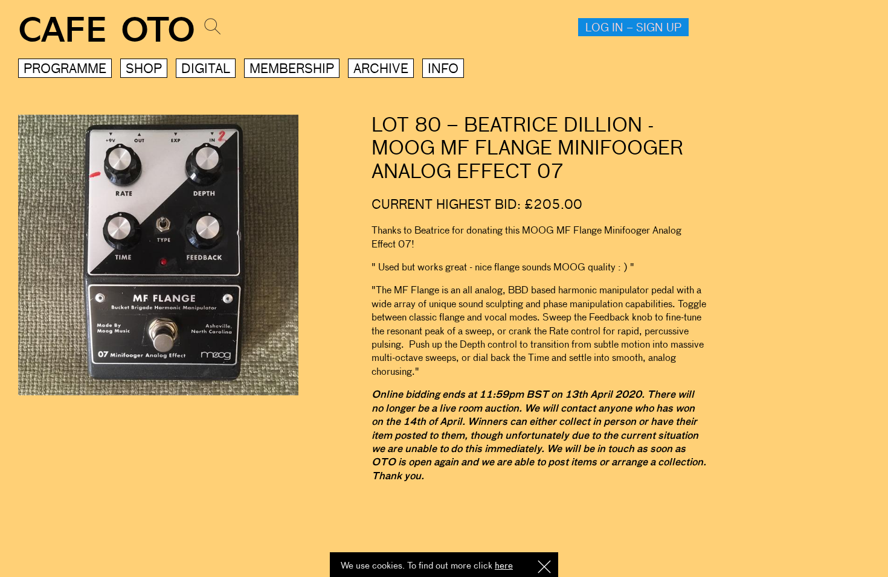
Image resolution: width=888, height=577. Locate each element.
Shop (144, 69)
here (504, 565)
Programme (65, 69)
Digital (205, 69)
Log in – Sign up (633, 28)
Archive (380, 69)
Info (443, 69)
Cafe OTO (106, 30)
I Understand (544, 567)
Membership (291, 69)
